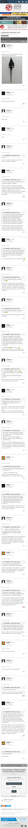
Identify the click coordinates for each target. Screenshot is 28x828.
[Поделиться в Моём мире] (10, 806)
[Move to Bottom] (22, 826)
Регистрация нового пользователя (14, 783)
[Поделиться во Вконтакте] (2, 806)
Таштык (15, 179)
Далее (23, 41)
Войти (14, 791)
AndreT (14, 527)
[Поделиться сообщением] (25, 51)
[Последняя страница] (26, 41)
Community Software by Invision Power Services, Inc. (14, 826)
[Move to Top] (25, 826)
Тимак (14, 155)
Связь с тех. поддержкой (14, 823)
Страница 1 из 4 (14, 41)
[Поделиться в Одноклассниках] (4, 806)
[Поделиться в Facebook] (6, 806)
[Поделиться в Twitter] (8, 806)
